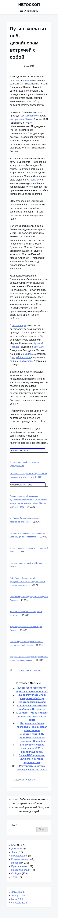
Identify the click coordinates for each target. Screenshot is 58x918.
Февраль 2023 (19, 902)
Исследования (19, 855)
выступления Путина (21, 119)
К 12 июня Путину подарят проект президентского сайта (32, 716)
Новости (30, 779)
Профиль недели (20, 870)
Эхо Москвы (25, 361)
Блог (14, 845)
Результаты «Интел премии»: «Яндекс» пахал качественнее (32, 727)
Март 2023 (17, 899)
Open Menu (31, 10)
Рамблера (27, 354)
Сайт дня (16, 873)
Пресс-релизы (19, 866)
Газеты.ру (38, 347)
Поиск (13, 825)
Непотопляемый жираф (32, 702)
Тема (14, 877)
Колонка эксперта (21, 859)
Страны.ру (34, 179)
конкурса (28, 80)
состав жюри (19, 325)
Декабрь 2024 (18, 892)
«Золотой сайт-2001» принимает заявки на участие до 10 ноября (32, 737)
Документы (17, 848)
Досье (14, 852)
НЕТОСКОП (29, 4)
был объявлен (31, 115)
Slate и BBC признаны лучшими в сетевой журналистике (32, 759)
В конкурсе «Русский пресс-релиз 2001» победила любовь (31, 748)
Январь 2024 (18, 895)
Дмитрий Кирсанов (20, 357)
